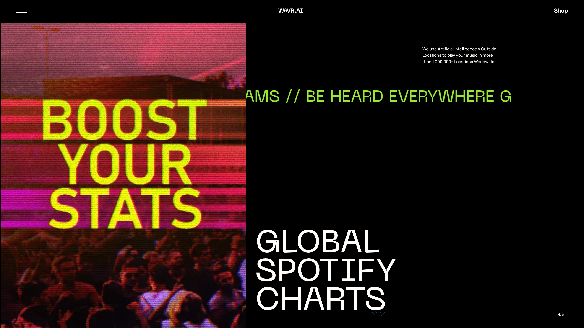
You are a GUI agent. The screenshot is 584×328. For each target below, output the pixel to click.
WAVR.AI (290, 11)
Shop (561, 11)
